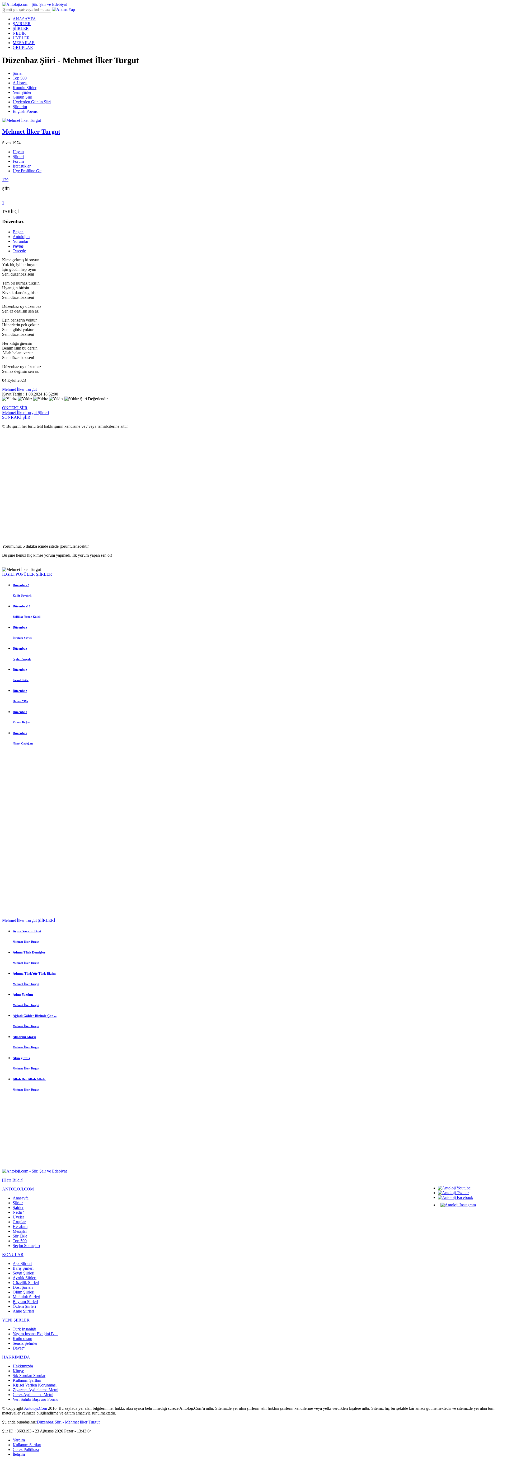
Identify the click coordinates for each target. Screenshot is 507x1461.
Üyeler (18, 1217)
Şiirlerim (20, 106)
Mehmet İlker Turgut (19, 389)
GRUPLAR (23, 47)
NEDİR (19, 33)
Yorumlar (20, 241)
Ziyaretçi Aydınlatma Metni (35, 1390)
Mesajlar (20, 1231)
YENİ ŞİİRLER (16, 1320)
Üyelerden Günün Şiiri (32, 102)
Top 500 (20, 78)
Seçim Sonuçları (26, 1245)
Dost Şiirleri (23, 1287)
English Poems (25, 111)
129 (5, 180)
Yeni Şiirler (22, 92)
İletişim (19, 1454)
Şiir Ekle (20, 1236)
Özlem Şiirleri (24, 1306)
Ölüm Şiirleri (23, 1292)
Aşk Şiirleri (22, 1263)
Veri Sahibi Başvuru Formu (35, 1399)
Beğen (18, 232)
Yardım (19, 1440)
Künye (18, 1371)
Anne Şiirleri (23, 1311)
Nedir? (18, 1212)
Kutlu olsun (22, 1338)
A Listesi (20, 83)
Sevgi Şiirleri (23, 1273)
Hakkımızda (23, 1366)
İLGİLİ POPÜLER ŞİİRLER (27, 574)
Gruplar (19, 1222)
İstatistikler (22, 166)
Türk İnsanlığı (24, 1329)
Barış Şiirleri (23, 1268)
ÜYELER (21, 38)
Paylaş (18, 246)
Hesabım (20, 1226)
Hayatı (18, 152)
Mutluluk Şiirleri (26, 1297)
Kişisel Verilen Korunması (35, 1385)
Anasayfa (21, 1198)
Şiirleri (18, 156)
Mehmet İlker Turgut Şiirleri (25, 412)
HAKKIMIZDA (16, 1357)
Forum (18, 161)
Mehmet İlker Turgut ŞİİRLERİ (28, 920)
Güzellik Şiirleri (26, 1282)
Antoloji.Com (35, 1408)
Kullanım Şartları (27, 1380)
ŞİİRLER (21, 28)
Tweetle (19, 251)
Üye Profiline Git (27, 171)
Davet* (19, 1348)
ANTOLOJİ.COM (18, 1189)
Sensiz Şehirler (25, 1343)
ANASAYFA (24, 19)
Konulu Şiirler (24, 87)
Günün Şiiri (22, 97)
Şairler (18, 1207)
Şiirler (18, 73)
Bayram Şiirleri (25, 1301)
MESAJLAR (24, 42)
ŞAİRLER (22, 23)
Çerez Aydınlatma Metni (33, 1394)
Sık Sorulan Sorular (29, 1375)
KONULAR (13, 1254)
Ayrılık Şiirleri (24, 1278)
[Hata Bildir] (12, 1180)
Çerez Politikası (26, 1449)
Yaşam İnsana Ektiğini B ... (35, 1334)
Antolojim (21, 236)
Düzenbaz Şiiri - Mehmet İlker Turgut (68, 1422)
